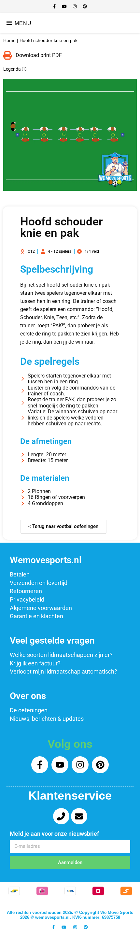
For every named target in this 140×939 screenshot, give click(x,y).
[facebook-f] (55, 6)
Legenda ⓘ (14, 69)
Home (9, 40)
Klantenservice (70, 795)
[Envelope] (79, 816)
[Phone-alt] (61, 816)
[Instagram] (80, 764)
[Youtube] (59, 764)
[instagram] (75, 6)
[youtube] (65, 6)
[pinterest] (85, 6)
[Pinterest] (100, 764)
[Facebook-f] (39, 764)
